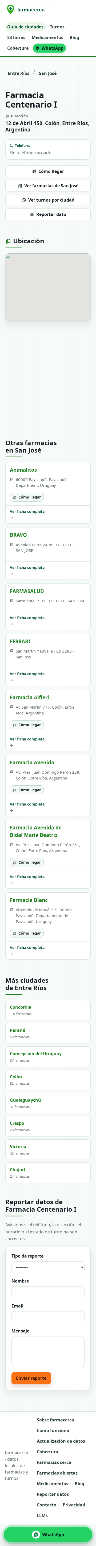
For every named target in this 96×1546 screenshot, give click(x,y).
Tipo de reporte (27, 1256)
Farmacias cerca (54, 1462)
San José (48, 73)
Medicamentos (47, 37)
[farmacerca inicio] (27, 10)
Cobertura (18, 48)
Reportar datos (53, 1494)
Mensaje (20, 1331)
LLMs (42, 1515)
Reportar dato (51, 214)
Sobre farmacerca (55, 1420)
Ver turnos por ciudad (51, 200)
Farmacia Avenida (32, 762)
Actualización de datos (61, 1441)
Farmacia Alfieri (29, 697)
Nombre (20, 1281)
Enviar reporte (31, 1378)
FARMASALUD (27, 591)
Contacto (46, 1505)
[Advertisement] (48, 380)
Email (17, 1306)
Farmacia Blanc (29, 900)
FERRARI (20, 641)
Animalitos (23, 469)
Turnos (57, 27)
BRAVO (18, 534)
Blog (74, 37)
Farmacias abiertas (57, 1473)
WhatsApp (52, 48)
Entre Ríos (18, 73)
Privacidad (74, 1505)
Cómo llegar (51, 171)
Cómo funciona (53, 1430)
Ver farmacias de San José (51, 186)
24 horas (16, 37)
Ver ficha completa (27, 514)
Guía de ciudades (25, 27)
